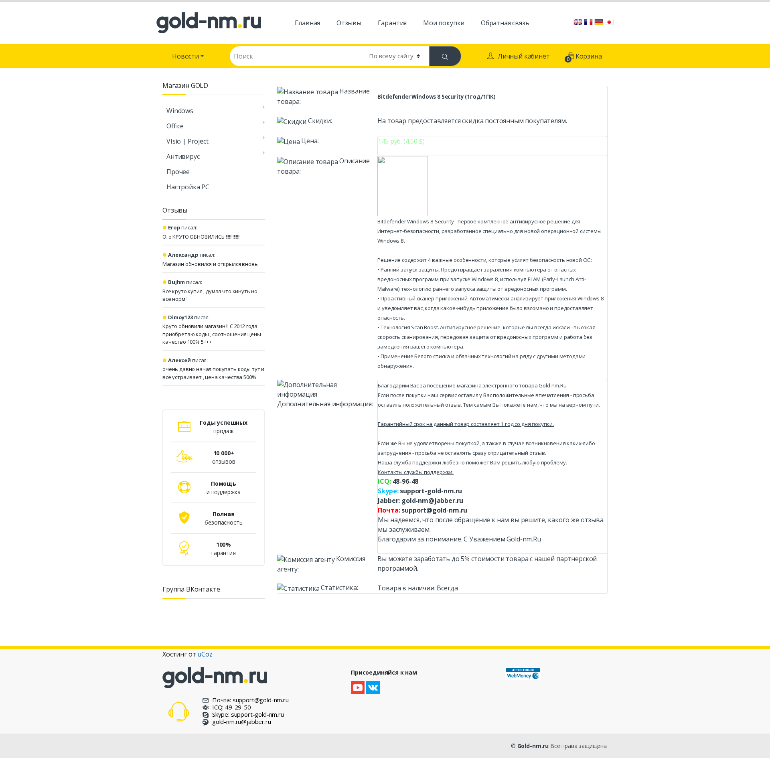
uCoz (204, 654)
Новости (185, 56)
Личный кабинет (524, 56)
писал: (182, 227)
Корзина (584, 57)
